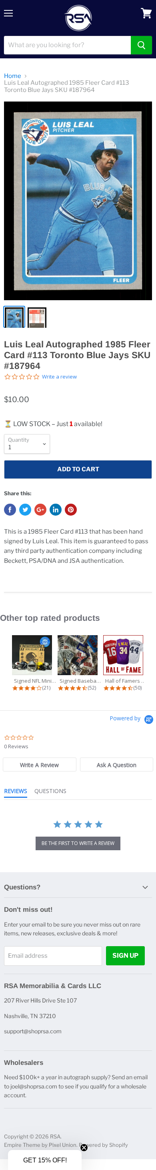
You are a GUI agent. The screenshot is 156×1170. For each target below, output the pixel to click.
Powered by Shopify (103, 1145)
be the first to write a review (78, 843)
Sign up (125, 955)
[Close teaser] (84, 1148)
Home (12, 76)
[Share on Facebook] (10, 510)
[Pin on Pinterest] (71, 510)
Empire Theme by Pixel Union (40, 1145)
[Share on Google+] (40, 510)
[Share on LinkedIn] (56, 510)
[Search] (141, 45)
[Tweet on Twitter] (25, 510)
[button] (45, 1160)
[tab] (39, 764)
